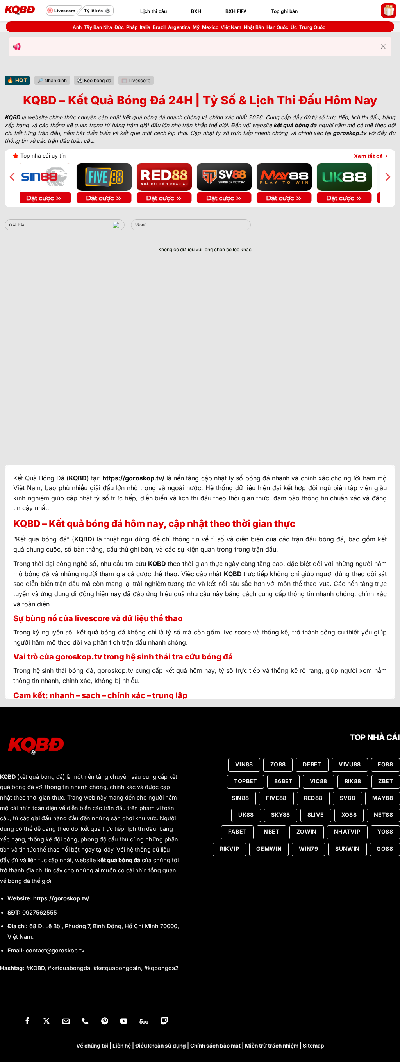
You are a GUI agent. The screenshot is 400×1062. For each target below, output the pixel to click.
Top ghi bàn (284, 11)
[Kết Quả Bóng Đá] (23, 10)
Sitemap (313, 1045)
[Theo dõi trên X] (46, 1022)
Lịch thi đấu (153, 11)
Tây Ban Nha (98, 27)
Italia (145, 27)
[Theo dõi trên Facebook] (27, 1022)
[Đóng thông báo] (383, 46)
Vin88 (141, 225)
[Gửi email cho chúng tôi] (66, 1022)
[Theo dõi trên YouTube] (123, 1022)
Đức (119, 27)
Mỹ (196, 27)
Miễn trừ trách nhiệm (271, 1045)
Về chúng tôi (92, 1045)
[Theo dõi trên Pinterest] (104, 1022)
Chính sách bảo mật (215, 1045)
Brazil (159, 27)
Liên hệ (121, 1045)
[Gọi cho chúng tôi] (85, 1022)
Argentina (179, 27)
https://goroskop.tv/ (61, 898)
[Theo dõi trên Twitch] (164, 1022)
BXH (196, 11)
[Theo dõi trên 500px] (143, 1022)
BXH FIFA (236, 11)
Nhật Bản (254, 27)
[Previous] (13, 177)
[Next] (387, 177)
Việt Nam (231, 27)
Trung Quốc (312, 27)
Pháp (132, 27)
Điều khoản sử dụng (160, 1045)
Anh (77, 27)
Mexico (210, 27)
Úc (294, 27)
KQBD (8, 776)
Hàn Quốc (277, 27)
